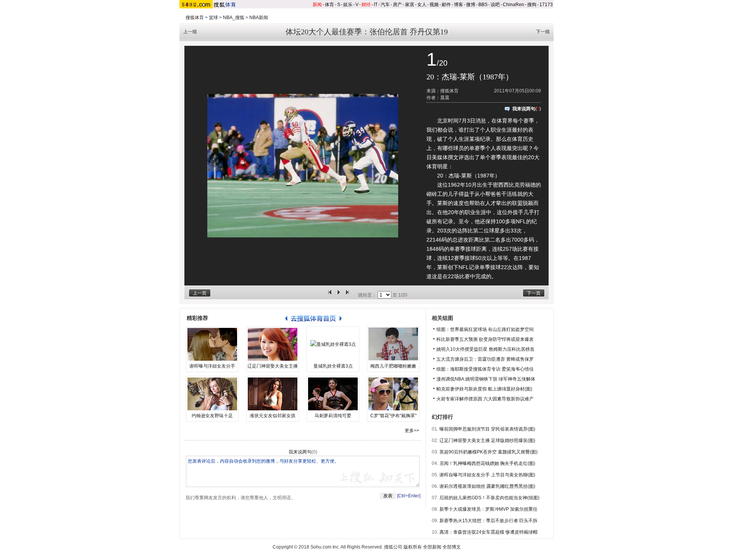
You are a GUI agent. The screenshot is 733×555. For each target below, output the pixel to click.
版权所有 (413, 547)
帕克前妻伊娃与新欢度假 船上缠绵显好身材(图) (484, 389)
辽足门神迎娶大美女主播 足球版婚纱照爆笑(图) (487, 440)
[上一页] (330, 295)
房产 (397, 4)
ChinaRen (513, 4)
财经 (366, 4)
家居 (409, 4)
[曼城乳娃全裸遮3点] (333, 344)
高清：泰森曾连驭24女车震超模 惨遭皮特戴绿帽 (488, 532)
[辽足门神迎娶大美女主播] (273, 344)
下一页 (534, 293)
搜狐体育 (195, 17)
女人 (421, 4)
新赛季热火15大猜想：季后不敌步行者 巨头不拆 (488, 520)
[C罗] (393, 394)
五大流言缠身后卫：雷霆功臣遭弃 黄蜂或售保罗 (485, 359)
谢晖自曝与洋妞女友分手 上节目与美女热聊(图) (487, 475)
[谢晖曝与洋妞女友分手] (212, 344)
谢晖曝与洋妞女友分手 (212, 366)
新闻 (317, 4)
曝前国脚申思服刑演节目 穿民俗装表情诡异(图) (487, 429)
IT (376, 4)
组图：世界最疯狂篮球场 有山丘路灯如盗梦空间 (485, 329)
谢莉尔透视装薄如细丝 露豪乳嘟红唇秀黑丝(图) (487, 486)
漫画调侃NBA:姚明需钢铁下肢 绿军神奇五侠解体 (485, 379)
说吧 (495, 4)
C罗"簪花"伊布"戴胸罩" (393, 415)
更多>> (412, 430)
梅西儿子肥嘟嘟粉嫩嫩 (393, 366)
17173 (546, 4)
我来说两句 (523, 108)
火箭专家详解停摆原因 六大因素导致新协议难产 (485, 399)
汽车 (385, 4)
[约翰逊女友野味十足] (212, 394)
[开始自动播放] (338, 295)
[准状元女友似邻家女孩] (273, 394)
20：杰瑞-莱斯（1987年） (469, 77)
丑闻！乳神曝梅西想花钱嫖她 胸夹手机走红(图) (487, 463)
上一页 (200, 293)
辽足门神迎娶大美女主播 (272, 366)
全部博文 (451, 547)
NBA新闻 (258, 17)
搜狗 (531, 4)
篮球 (213, 17)
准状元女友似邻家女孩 (272, 415)
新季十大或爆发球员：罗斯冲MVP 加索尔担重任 (488, 509)
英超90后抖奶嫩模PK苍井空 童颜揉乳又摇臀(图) (488, 452)
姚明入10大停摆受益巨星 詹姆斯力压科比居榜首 (485, 349)
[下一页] (347, 295)
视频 (434, 4)
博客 (458, 4)
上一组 (190, 31)
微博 (470, 4)
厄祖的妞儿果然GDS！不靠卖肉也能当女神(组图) (489, 497)
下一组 (543, 31)
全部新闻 (432, 547)
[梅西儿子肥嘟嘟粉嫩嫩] (393, 344)
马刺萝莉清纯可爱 (333, 415)
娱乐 (347, 4)
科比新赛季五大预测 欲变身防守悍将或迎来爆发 (485, 339)
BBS (483, 4)
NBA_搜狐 (233, 17)
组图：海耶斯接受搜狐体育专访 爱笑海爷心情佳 (485, 369)
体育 (329, 4)
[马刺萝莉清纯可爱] (333, 394)
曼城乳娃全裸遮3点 (333, 366)
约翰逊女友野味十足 (212, 415)
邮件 (446, 4)
